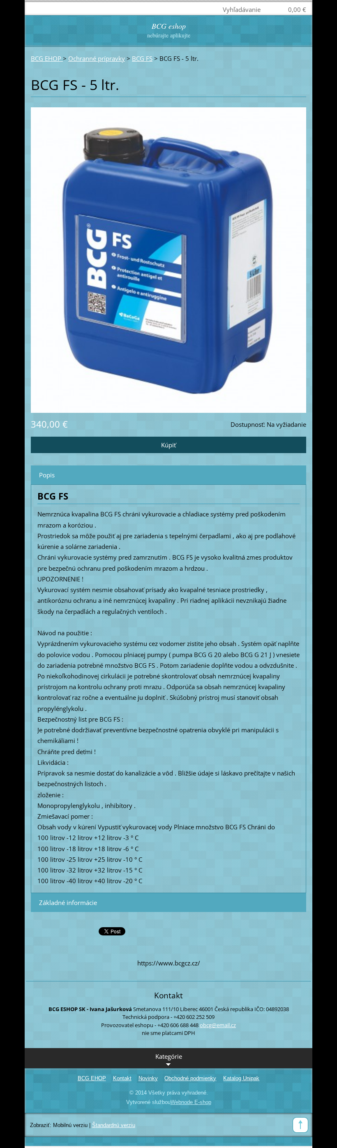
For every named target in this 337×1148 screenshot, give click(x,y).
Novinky (148, 1078)
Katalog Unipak (241, 1078)
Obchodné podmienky (190, 1078)
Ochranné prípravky (96, 58)
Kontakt (122, 1078)
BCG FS (142, 58)
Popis (47, 475)
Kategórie (168, 1056)
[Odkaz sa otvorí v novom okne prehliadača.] (168, 259)
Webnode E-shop (191, 1102)
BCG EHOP (47, 58)
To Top (300, 1125)
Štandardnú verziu (113, 1125)
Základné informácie (68, 902)
